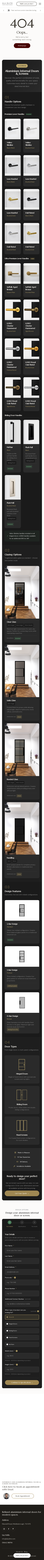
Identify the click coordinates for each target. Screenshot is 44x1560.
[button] (40, 4)
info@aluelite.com (8, 1539)
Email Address (10, 1267)
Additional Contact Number (17, 1299)
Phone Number (10, 1288)
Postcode (10, 1278)
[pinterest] (13, 1529)
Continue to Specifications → (22, 1382)
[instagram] (4, 1529)
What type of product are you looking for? (21, 1311)
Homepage (22, 46)
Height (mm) (11, 1364)
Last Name (9, 1256)
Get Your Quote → (22, 1193)
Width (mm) (11, 1351)
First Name (9, 1246)
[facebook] (9, 1529)
